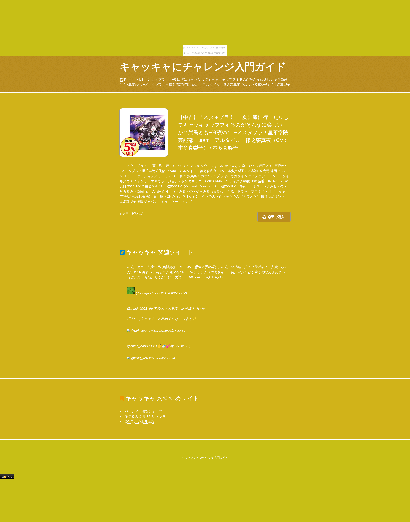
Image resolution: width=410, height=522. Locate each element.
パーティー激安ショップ (143, 411)
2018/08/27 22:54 (162, 358)
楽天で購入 (276, 217)
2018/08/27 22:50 (172, 331)
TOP (123, 79)
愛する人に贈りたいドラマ (145, 416)
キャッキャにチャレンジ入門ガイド (203, 66)
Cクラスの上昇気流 (139, 421)
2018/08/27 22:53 (174, 293)
